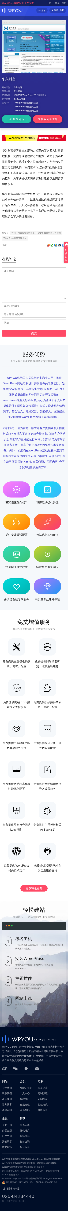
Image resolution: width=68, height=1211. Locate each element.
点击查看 (18, 91)
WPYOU (6, 1159)
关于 (51, 3)
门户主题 (7, 1136)
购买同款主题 (49, 119)
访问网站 (18, 119)
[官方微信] (15, 1068)
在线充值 (25, 1104)
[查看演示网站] (34, 48)
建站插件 (25, 1136)
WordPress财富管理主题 (26, 110)
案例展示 (7, 1141)
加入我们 (7, 1099)
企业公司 (18, 87)
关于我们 (7, 1087)
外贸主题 (7, 1130)
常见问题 (25, 1125)
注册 (62, 10)
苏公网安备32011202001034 (19, 1182)
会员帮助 (25, 1110)
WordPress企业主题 (25, 1163)
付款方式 (43, 1104)
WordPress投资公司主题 (26, 103)
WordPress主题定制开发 (14, 1167)
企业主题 (7, 1125)
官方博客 (7, 1104)
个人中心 (25, 1093)
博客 (64, 3)
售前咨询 (25, 1141)
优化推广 (25, 1130)
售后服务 (25, 1147)
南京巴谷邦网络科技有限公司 (28, 1178)
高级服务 (43, 1110)
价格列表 (43, 1087)
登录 (22, 1087)
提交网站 (7, 1147)
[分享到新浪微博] (48, 245)
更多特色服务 (34, 888)
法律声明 (7, 1110)
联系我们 (7, 1093)
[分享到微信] (52, 245)
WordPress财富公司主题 (26, 106)
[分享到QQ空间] (55, 245)
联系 (57, 3)
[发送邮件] (37, 1068)
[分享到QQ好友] (59, 245)
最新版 (41, 95)
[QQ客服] (26, 1068)
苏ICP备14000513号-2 (46, 1182)
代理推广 (25, 1099)
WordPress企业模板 (46, 1163)
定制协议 (43, 1099)
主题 (5, 1118)
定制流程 (43, 1093)
